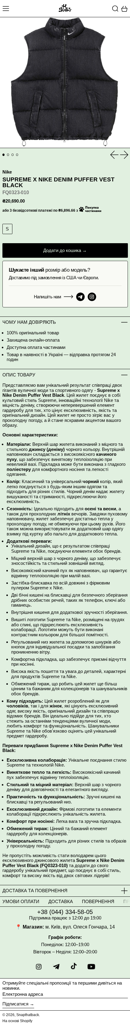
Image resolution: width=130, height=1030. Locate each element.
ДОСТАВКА (60, 901)
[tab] (3, 155)
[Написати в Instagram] (92, 297)
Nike (7, 171)
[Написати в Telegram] (80, 297)
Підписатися (15, 1003)
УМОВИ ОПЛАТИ (20, 901)
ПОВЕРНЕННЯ (98, 901)
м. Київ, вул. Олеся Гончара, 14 (80, 926)
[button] (115, 8)
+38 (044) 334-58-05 (65, 912)
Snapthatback (27, 1015)
